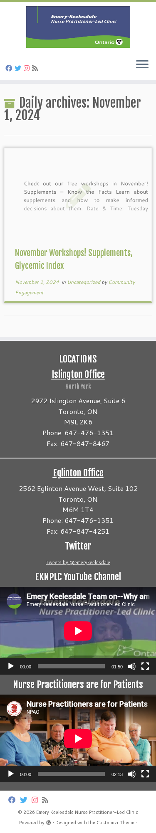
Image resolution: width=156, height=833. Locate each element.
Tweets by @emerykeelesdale (78, 562)
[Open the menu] (142, 65)
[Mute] (132, 666)
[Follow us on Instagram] (28, 68)
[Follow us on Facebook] (10, 68)
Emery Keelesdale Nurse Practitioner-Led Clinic (87, 812)
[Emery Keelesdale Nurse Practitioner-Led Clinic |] (78, 27)
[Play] (11, 666)
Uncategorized (84, 282)
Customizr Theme (115, 822)
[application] (78, 631)
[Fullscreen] (145, 666)
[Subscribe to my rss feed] (36, 68)
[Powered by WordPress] (49, 821)
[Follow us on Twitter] (19, 68)
